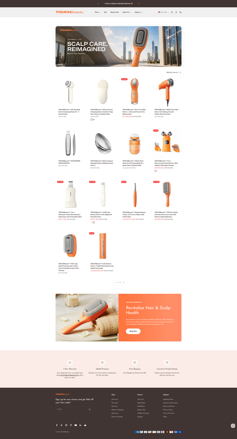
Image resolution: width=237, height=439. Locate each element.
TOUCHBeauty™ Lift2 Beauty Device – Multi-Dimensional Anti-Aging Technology (102, 266)
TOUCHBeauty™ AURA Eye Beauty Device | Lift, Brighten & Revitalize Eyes (101, 215)
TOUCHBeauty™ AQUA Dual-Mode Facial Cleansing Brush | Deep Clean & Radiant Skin (133, 163)
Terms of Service (169, 413)
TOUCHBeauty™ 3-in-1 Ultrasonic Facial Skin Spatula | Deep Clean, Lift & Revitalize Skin (70, 215)
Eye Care (115, 406)
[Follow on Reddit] (85, 425)
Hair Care (115, 399)
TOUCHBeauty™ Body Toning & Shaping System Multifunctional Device (102, 163)
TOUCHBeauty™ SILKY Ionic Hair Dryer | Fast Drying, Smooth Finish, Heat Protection (166, 112)
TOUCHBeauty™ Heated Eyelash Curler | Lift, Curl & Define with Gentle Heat (134, 215)
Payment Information (170, 403)
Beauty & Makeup (117, 410)
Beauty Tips (115, 12)
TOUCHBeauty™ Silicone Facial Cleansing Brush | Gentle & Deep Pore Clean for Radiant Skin (102, 112)
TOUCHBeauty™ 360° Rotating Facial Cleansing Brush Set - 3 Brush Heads (69, 112)
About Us (125, 12)
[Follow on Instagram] (66, 425)
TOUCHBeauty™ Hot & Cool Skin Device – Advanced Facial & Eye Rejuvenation (134, 112)
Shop (96, 12)
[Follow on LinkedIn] (80, 425)
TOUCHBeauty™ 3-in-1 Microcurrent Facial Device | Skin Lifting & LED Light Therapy (166, 163)
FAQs (165, 417)
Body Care (115, 413)
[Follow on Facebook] (57, 425)
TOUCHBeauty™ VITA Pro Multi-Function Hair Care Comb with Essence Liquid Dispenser (166, 215)
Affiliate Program (143, 413)
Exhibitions (141, 406)
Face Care (115, 403)
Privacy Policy (168, 410)
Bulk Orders (141, 403)
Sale (105, 12)
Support (137, 12)
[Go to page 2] (123, 282)
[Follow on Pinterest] (71, 425)
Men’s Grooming (117, 417)
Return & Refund (169, 406)
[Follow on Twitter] (61, 425)
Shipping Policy (168, 399)
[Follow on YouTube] (75, 425)
